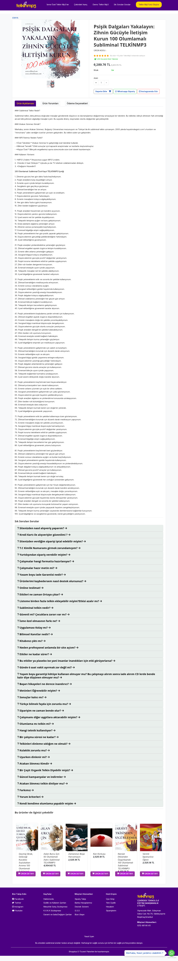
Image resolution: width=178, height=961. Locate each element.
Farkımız (25, 790)
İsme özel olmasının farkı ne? (38, 621)
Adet (96, 78)
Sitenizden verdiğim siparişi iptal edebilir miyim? (51, 541)
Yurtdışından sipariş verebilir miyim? (43, 554)
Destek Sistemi (82, 906)
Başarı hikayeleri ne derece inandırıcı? (44, 684)
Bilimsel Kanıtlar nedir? (34, 634)
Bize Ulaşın (79, 914)
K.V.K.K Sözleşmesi (52, 910)
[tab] (89, 528)
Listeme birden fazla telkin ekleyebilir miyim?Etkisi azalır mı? (59, 601)
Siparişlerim (111, 910)
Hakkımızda (48, 899)
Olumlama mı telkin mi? (35, 724)
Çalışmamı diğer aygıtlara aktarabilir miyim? (48, 717)
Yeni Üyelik (111, 903)
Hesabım (110, 906)
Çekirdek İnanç (80, 4)
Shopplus (73, 951)
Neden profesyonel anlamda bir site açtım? (47, 647)
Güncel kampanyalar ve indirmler (41, 777)
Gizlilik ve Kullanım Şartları (54, 903)
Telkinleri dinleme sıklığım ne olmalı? (43, 743)
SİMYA (15, 18)
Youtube (18, 910)
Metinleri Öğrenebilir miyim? (38, 690)
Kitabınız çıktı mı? (31, 641)
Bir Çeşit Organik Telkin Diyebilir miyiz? (45, 770)
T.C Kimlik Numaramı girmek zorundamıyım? (48, 548)
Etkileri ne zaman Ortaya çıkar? (40, 594)
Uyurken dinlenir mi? (33, 757)
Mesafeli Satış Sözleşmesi (55, 906)
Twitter (17, 903)
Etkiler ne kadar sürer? (34, 654)
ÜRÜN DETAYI (27, 873)
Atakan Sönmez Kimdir (34, 763)
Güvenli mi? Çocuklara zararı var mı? (43, 614)
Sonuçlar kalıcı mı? (31, 697)
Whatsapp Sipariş (126, 91)
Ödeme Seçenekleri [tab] (77, 103)
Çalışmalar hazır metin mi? (37, 568)
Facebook (19, 899)
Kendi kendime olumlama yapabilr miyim (46, 803)
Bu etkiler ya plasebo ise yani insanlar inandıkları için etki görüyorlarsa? (66, 660)
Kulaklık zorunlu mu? (33, 750)
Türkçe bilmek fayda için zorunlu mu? (44, 704)
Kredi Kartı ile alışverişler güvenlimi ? (43, 534)
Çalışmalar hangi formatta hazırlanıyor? (45, 561)
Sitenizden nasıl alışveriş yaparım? (42, 528)
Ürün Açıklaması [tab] (25, 103)
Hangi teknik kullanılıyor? (36, 730)
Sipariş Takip (80, 899)
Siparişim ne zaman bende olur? (40, 710)
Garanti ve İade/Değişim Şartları (57, 914)
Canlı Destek (171, 957)
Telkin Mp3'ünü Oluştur (149, 4)
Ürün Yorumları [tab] (50, 103)
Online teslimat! (30, 588)
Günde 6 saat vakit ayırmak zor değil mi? (45, 667)
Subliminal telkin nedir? (35, 608)
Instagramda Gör (149, 91)
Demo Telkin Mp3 (101, 4)
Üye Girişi (110, 899)
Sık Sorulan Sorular (122, 4)
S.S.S (77, 910)
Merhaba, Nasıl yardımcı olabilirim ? (144, 953)
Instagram (18, 906)
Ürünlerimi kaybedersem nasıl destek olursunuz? (51, 581)
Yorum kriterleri (30, 797)
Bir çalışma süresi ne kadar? (37, 737)
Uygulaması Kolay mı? (33, 627)
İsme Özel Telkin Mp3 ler (58, 4)
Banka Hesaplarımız (83, 903)
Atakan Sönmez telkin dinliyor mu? (42, 783)
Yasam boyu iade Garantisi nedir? (41, 574)
